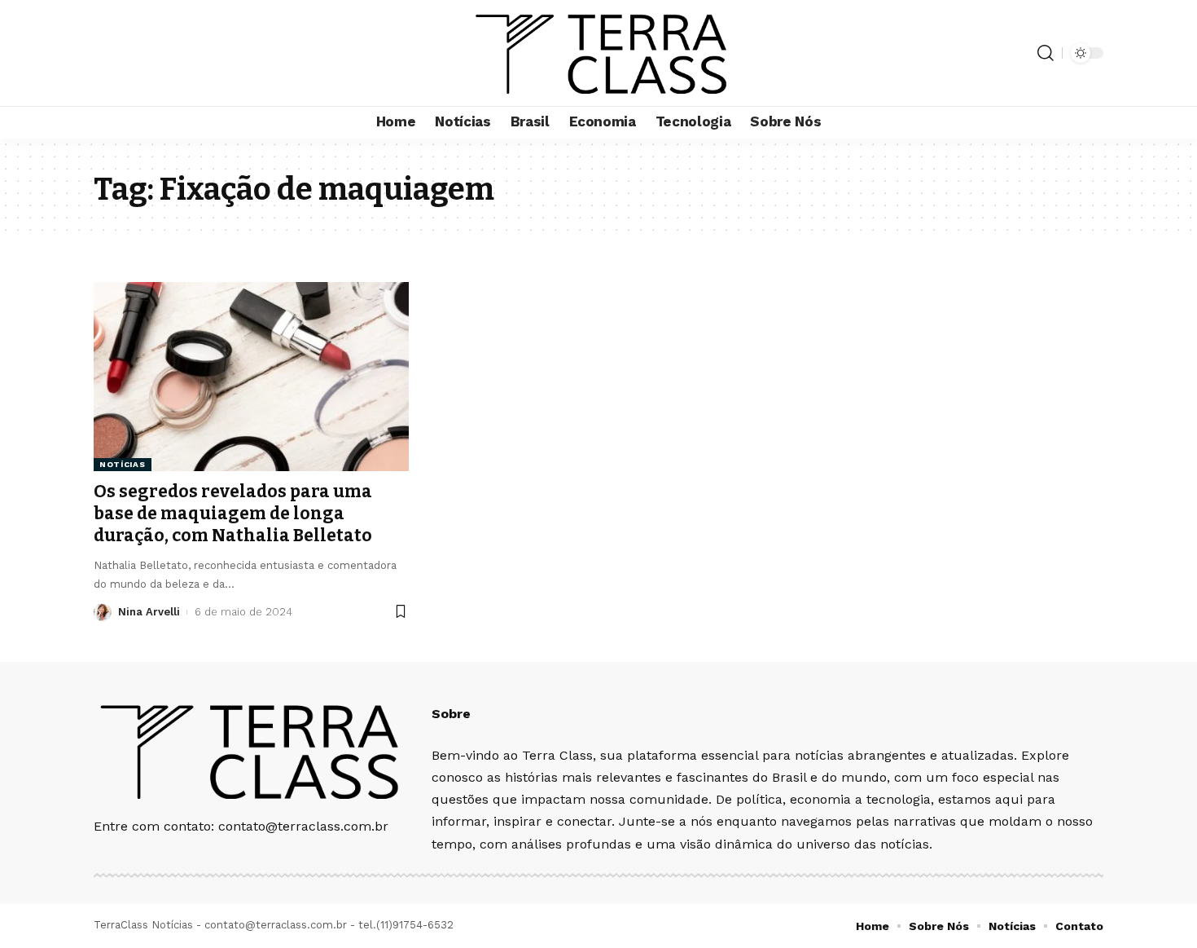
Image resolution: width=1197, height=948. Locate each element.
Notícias (122, 464)
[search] (1045, 53)
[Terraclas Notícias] (599, 53)
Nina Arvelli (149, 612)
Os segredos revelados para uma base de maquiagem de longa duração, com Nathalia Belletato (233, 514)
